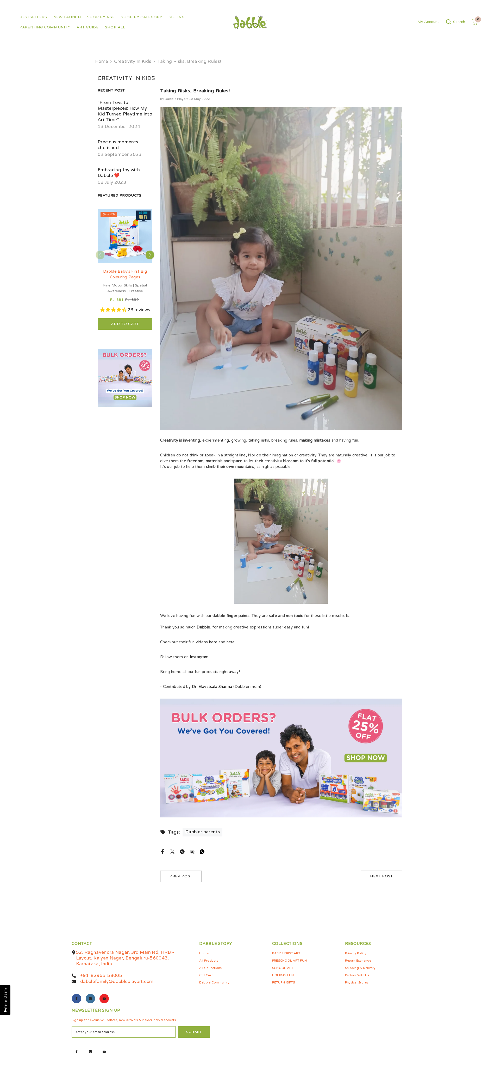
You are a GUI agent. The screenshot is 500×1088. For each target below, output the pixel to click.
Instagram (199, 657)
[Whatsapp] (202, 851)
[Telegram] (182, 851)
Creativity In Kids (132, 61)
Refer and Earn (5, 1000)
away (234, 671)
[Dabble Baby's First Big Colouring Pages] (125, 236)
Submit (194, 1032)
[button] (100, 255)
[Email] (192, 851)
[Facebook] (162, 851)
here (213, 642)
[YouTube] (104, 999)
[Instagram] (90, 999)
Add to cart (125, 324)
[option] (125, 273)
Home (101, 61)
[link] (125, 378)
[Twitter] (172, 851)
